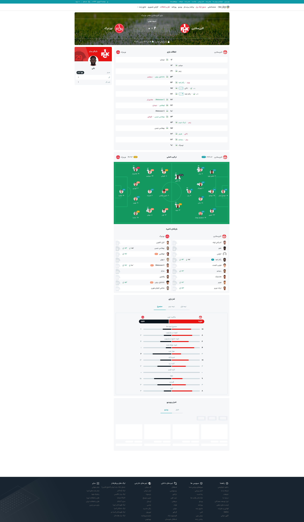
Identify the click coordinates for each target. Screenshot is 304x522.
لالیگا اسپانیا (121, 498)
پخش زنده (208, 2)
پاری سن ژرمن (94, 505)
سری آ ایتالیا (121, 501)
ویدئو (201, 501)
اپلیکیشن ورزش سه (218, 2)
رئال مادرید (147, 508)
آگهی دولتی (224, 516)
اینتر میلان (147, 491)
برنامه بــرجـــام (189, 7)
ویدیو (180, 7)
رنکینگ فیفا (95, 494)
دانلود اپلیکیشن (223, 487)
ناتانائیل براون (159, 282)
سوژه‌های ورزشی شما (196, 487)
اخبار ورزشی (201, 2)
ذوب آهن (174, 498)
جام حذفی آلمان (161, 42)
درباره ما (225, 498)
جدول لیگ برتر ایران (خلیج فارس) (113, 487)
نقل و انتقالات (165, 7)
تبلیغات (181, 2)
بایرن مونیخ (147, 498)
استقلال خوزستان (171, 519)
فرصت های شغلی (222, 505)
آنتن (201, 512)
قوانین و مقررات (223, 508)
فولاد (175, 505)
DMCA (226, 512)
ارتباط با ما (224, 491)
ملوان (175, 508)
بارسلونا (148, 494)
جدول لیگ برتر (201, 7)
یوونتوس (148, 519)
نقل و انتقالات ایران (92, 501)
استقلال (174, 487)
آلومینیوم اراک (172, 516)
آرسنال (149, 501)
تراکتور (174, 494)
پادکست (194, 2)
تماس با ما (187, 2)
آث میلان (148, 487)
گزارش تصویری (153, 7)
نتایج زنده (142, 7)
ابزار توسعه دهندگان (221, 501)
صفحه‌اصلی (212, 7)
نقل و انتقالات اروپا (93, 498)
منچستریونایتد (146, 516)
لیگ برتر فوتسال (119, 515)
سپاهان (174, 501)
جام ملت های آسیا (93, 491)
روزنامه (174, 7)
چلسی (149, 505)
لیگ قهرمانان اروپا (119, 505)
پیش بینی (226, 2)
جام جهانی (95, 487)
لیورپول (148, 512)
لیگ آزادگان (121, 490)
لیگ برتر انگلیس (119, 494)
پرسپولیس (173, 491)
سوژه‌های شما (173, 2)
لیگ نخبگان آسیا (119, 508)
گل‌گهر (175, 512)
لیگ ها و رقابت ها (196, 498)
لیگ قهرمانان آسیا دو (118, 512)
